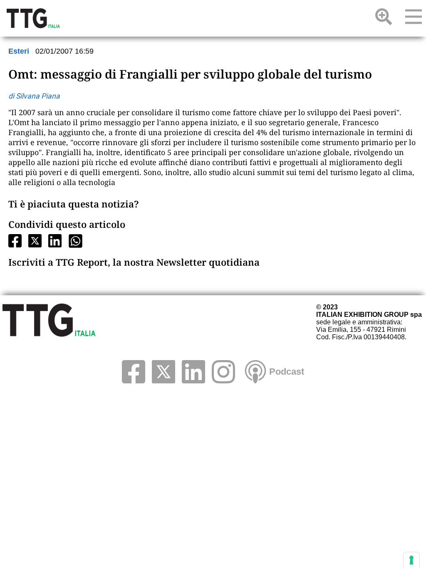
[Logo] (33, 18)
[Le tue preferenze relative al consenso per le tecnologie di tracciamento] (411, 560)
